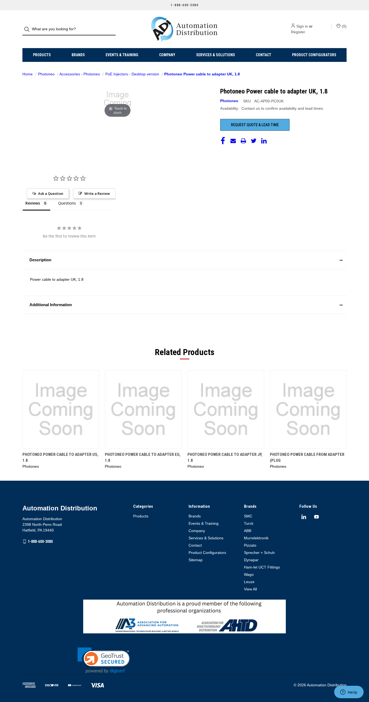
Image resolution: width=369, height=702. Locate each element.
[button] (184, 260)
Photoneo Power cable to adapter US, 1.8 (60, 457)
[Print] (243, 141)
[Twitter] (253, 141)
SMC (248, 516)
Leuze (249, 582)
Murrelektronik (256, 538)
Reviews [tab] (32, 203)
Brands (78, 55)
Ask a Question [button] (50, 193)
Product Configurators (314, 55)
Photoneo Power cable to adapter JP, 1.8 (224, 457)
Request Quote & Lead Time (255, 125)
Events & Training (122, 55)
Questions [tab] (67, 203)
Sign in (302, 26)
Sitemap (196, 560)
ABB (247, 531)
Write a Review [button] (97, 193)
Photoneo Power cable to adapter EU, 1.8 (142, 457)
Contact (263, 55)
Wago (249, 574)
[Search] (28, 29)
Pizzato (250, 545)
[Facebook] (223, 141)
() (344, 26)
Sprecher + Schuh (259, 552)
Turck (248, 523)
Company (167, 55)
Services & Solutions (215, 55)
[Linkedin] (264, 141)
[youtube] (316, 516)
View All (250, 589)
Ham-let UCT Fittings (262, 567)
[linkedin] (303, 516)
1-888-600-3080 (40, 541)
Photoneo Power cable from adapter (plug (307, 457)
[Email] (233, 141)
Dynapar (251, 560)
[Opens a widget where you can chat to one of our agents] (349, 692)
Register (298, 32)
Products (42, 55)
